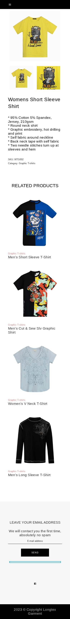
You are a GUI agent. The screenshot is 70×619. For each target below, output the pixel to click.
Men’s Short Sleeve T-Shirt (29, 257)
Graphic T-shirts (27, 163)
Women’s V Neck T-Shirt (27, 404)
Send (35, 552)
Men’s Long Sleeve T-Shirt (29, 475)
